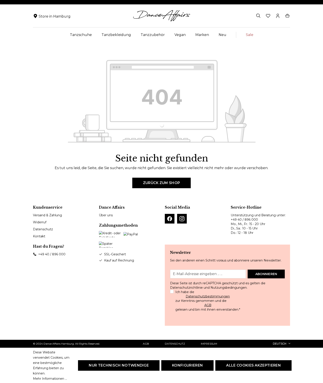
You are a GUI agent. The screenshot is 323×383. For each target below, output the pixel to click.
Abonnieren (266, 274)
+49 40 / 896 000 (51, 254)
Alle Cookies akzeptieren (253, 365)
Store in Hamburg (55, 16)
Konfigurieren (187, 365)
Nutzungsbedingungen (228, 288)
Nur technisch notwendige (119, 365)
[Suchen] (258, 16)
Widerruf (39, 222)
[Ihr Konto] (277, 16)
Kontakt (39, 236)
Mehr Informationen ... (50, 379)
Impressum (209, 343)
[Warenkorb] (287, 16)
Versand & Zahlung (47, 215)
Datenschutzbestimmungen (208, 296)
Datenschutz (43, 229)
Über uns (106, 215)
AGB (207, 305)
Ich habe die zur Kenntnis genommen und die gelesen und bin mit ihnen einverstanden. (207, 300)
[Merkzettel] (268, 16)
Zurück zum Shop (161, 183)
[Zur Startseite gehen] (161, 15)
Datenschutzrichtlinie (186, 288)
